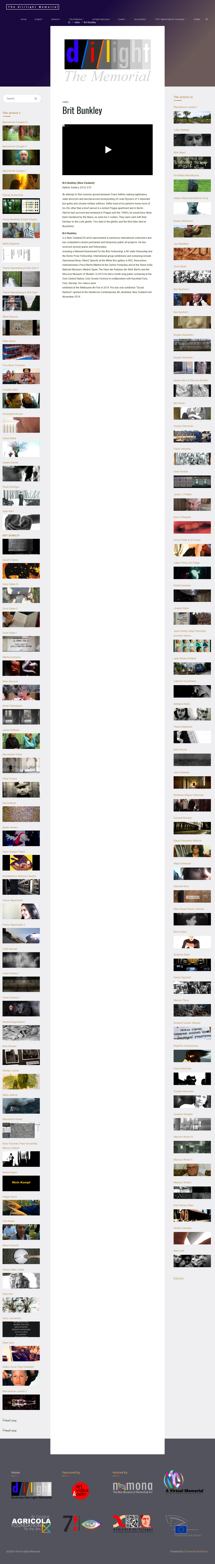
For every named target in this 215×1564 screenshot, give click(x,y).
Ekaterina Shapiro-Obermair (189, 795)
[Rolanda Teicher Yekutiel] (192, 1033)
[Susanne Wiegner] (192, 1124)
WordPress (202, 1551)
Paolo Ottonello (182, 448)
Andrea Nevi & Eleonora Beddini (191, 380)
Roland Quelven (182, 585)
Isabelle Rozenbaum (185, 681)
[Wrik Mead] (192, 163)
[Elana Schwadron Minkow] (192, 851)
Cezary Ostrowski (183, 426)
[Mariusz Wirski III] (192, 1147)
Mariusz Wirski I (183, 1182)
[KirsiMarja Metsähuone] (192, 185)
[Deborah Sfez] (192, 896)
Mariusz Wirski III (183, 1136)
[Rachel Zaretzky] (192, 1238)
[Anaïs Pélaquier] (192, 527)
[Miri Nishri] (192, 413)
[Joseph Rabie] (192, 618)
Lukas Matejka (182, 129)
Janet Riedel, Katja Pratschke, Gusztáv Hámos (190, 633)
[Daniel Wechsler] (192, 1079)
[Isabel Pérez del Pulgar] (192, 573)
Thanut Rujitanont (183, 726)
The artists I (11, 113)
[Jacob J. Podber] (192, 504)
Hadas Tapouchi (182, 977)
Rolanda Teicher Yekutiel (187, 1022)
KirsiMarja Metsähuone (186, 175)
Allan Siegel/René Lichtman (189, 908)
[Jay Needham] (192, 254)
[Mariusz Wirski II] (192, 1170)
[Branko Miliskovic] (192, 231)
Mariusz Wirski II (183, 1159)
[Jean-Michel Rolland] (192, 668)
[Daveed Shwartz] (192, 828)
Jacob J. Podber (183, 494)
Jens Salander (181, 772)
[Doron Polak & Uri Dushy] (192, 550)
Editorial (179, 1278)
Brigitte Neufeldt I (183, 357)
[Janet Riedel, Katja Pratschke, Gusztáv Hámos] (192, 646)
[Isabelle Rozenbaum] (192, 691)
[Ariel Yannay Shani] (192, 1215)
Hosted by (120, 1472)
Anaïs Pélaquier (182, 517)
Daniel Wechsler (183, 1068)
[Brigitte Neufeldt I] (192, 368)
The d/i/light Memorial (33, 6)
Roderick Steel (182, 954)
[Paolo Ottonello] (192, 459)
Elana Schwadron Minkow (187, 840)
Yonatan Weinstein (184, 1091)
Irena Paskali (181, 471)
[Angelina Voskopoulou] (192, 1056)
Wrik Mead (179, 152)
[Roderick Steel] (192, 965)
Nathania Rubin (182, 703)
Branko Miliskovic (183, 221)
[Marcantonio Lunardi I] (192, 117)
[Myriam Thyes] (192, 1010)
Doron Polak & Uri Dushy (187, 539)
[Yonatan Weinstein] (192, 1101)
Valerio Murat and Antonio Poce (191, 198)
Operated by (71, 1472)
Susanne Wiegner (183, 1114)
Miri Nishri (179, 403)
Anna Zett (179, 1250)
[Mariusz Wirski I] (192, 1192)
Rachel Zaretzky (182, 1228)
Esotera (188, 1551)
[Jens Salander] (192, 782)
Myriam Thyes (181, 1000)
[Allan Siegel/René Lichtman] (192, 919)
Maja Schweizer (182, 863)
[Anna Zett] (192, 1261)
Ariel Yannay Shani (183, 1205)
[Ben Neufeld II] (192, 299)
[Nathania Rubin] (192, 714)
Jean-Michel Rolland (185, 658)
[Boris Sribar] (192, 942)
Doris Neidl (180, 266)
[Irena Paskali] (192, 482)
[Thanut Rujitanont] (192, 737)
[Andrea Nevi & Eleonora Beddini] (192, 390)
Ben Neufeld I (181, 312)
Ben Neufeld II (182, 289)
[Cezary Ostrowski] (192, 436)
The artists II (183, 97)
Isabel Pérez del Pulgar (187, 562)
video (65, 102)
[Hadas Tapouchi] (192, 987)
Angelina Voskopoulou (186, 1045)
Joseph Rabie (181, 608)
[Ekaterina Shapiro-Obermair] (192, 805)
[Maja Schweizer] (192, 874)
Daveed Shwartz (183, 817)
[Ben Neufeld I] (192, 322)
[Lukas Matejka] (192, 140)
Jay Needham (181, 243)
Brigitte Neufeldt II (184, 334)
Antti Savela (180, 749)
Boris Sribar (180, 931)
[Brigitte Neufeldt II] (192, 345)
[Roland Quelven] (192, 595)
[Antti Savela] (192, 760)
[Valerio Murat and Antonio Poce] (192, 208)
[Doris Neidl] (192, 277)
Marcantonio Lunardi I (185, 107)
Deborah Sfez (181, 886)
